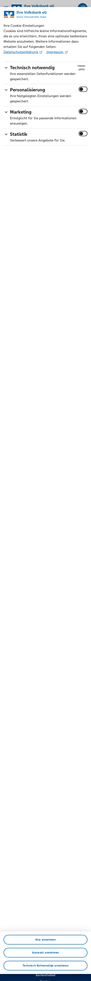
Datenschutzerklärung (21, 52)
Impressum (55, 52)
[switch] (83, 89)
